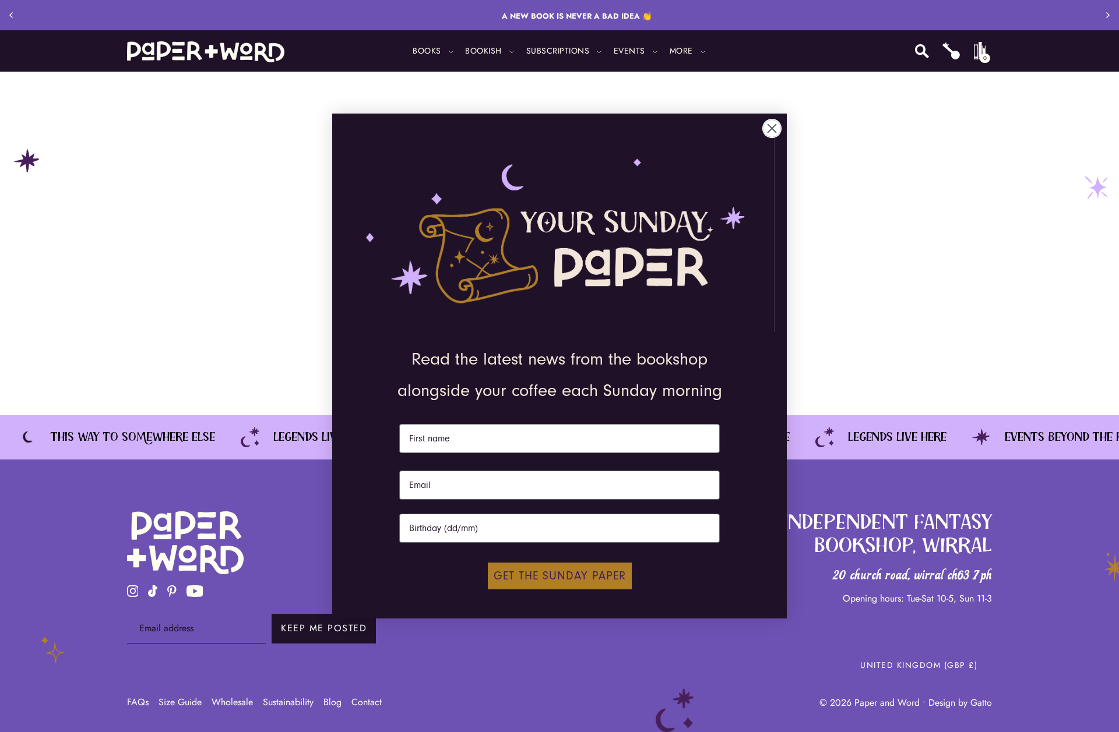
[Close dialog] (772, 128)
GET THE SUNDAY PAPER (560, 575)
